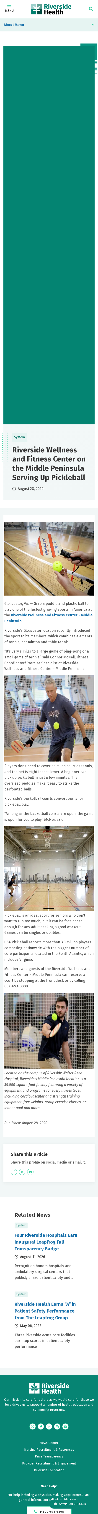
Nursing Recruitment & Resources (49, 1450)
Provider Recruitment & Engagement (49, 1463)
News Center (49, 1443)
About (9, 25)
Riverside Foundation (49, 1470)
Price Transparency (49, 1456)
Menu (9, 11)
